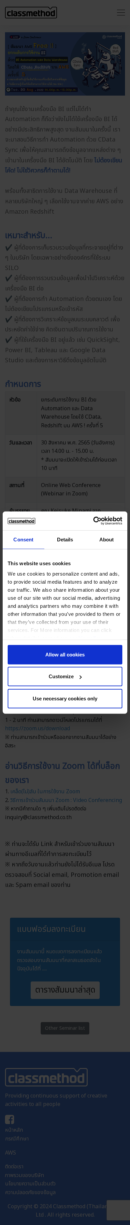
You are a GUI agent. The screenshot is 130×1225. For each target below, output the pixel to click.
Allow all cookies (65, 654)
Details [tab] (65, 539)
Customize (61, 676)
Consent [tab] (23, 539)
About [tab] (106, 539)
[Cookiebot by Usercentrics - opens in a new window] (93, 521)
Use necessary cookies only (65, 698)
